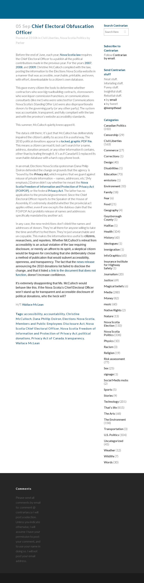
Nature (108, 316)
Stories (108, 395)
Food (107, 204)
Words (108, 462)
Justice (108, 280)
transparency (74, 338)
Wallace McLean (33, 304)
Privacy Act (55, 190)
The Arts (109, 413)
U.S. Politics (111, 435)
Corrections (111, 156)
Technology (111, 401)
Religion (109, 353)
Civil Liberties (50, 38)
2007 (88, 63)
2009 (32, 67)
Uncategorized (113, 441)
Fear (107, 198)
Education (110, 174)
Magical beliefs (114, 286)
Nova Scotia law (70, 54)
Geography (111, 210)
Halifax (108, 225)
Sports (108, 389)
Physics (109, 341)
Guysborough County (113, 217)
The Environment (115, 419)
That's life (110, 407)
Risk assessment (114, 359)
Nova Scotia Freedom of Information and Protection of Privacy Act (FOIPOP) (55, 186)
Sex (106, 368)
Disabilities (111, 168)
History (109, 237)
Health (108, 231)
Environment (112, 186)
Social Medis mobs (116, 380)
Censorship (111, 135)
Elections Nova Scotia (78, 318)
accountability (54, 314)
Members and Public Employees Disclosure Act (50, 323)
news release (85, 262)
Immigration (112, 249)
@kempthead (112, 108)
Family (108, 192)
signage (109, 374)
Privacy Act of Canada (47, 338)
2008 (19, 67)
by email (109, 58)
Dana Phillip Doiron (47, 318)
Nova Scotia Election (112, 323)
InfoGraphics (112, 255)
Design (108, 162)
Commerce (111, 150)
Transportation (113, 429)
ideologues (111, 243)
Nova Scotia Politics (73, 38)
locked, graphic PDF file (76, 141)
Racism (108, 347)
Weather (109, 450)
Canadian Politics (115, 125)
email (113, 99)
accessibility (33, 314)
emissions (110, 180)
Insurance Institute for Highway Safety (116, 265)
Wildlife (109, 456)
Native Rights (113, 310)
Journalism (111, 274)
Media (108, 292)
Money (108, 298)
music (107, 304)
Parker (20, 42)
